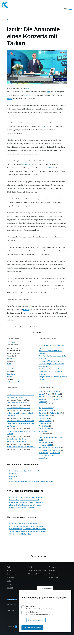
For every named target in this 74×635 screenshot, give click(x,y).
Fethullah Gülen (55, 413)
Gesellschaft (11, 574)
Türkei (9, 364)
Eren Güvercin (44, 418)
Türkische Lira (44, 126)
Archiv (30, 567)
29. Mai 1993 (43, 453)
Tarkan (9, 98)
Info (10, 479)
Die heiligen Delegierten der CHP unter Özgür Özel (26, 526)
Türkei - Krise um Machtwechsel (20, 534)
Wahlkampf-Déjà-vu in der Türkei (50, 361)
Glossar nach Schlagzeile (37, 570)
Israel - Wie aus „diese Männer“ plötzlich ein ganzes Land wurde (31, 481)
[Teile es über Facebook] (34, 333)
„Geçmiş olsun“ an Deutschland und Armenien (25, 505)
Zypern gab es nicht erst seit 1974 (18, 408)
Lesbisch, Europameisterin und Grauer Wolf (24, 500)
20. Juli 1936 (43, 450)
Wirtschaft (10, 577)
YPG (48, 391)
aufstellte (48, 167)
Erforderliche (30, 606)
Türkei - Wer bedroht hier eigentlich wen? (21, 447)
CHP (57, 396)
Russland (42, 399)
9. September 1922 (13, 382)
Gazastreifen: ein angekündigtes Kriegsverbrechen (26, 497)
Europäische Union (45, 396)
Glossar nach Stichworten (37, 574)
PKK (40, 391)
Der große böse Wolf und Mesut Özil (21, 507)
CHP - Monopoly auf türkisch (17, 402)
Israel (50, 394)
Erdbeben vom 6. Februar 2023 (49, 447)
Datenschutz (13, 476)
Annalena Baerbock (45, 415)
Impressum (13, 473)
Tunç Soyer (27, 95)
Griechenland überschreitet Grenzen (51, 369)
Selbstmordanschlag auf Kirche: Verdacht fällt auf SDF (27, 529)
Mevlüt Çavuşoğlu (45, 421)
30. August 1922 (55, 450)
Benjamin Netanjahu (46, 408)
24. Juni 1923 (55, 453)
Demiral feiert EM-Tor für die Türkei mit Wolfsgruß (26, 502)
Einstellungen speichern (36, 620)
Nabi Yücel (11, 342)
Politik (9, 567)
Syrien (57, 394)
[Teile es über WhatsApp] (37, 333)
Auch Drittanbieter (32, 612)
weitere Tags (43, 402)
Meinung (10, 358)
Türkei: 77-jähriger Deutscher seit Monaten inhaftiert (27, 531)
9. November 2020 (45, 442)
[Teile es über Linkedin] (38, 556)
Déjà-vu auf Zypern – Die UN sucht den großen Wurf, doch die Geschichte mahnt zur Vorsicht (21, 423)
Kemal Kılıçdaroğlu (45, 428)
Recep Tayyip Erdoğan (46, 410)
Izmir (48, 91)
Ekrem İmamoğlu (44, 423)
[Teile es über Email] (40, 333)
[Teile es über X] (32, 556)
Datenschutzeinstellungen (45, 588)
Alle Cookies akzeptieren (32, 627)
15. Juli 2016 (49, 455)
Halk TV (24, 164)
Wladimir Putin (44, 426)
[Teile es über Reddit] (42, 556)
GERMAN (28, 88)
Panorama (10, 570)
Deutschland (53, 399)
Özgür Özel (42, 413)
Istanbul (26, 309)
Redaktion (52, 570)
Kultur (9, 581)
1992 (40, 455)
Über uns (52, 567)
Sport (9, 584)
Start (8, 20)
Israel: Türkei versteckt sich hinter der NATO (24, 471)
